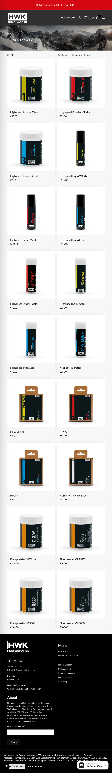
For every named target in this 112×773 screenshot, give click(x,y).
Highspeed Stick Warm (72, 303)
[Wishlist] (84, 18)
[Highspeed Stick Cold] (31, 339)
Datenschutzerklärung (68, 655)
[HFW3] (31, 467)
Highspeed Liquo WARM (74, 176)
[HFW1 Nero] (31, 403)
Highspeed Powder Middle (75, 112)
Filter (12, 55)
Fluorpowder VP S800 (72, 623)
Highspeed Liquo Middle (24, 240)
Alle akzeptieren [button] (35, 766)
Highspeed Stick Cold (22, 367)
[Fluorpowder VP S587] (81, 530)
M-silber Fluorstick (70, 367)
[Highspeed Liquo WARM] (81, 147)
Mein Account (64, 669)
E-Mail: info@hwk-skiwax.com (21, 670)
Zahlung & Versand (66, 673)
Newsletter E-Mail (16, 726)
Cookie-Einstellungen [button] (14, 766)
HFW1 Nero (17, 431)
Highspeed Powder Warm (24, 112)
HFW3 (14, 495)
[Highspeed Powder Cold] (31, 147)
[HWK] (17, 18)
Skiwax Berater (65, 664)
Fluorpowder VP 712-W (23, 559)
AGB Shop (62, 681)
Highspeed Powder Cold (24, 176)
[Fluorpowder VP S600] (31, 594)
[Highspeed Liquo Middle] (31, 211)
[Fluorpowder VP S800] (81, 594)
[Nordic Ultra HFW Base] (81, 467)
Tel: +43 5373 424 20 (16, 666)
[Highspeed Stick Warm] (81, 275)
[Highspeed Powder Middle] (81, 83)
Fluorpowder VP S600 (22, 623)
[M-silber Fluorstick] (81, 339)
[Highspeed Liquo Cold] (81, 211)
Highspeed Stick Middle (23, 303)
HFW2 (63, 431)
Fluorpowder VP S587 (72, 559)
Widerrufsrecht (65, 677)
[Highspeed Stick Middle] (31, 275)
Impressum (63, 651)
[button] (12, 103)
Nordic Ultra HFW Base (73, 495)
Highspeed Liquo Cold (72, 240)
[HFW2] (81, 403)
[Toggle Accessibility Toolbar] (6, 766)
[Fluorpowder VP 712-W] (31, 530)
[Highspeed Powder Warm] (31, 83)
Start (9, 34)
